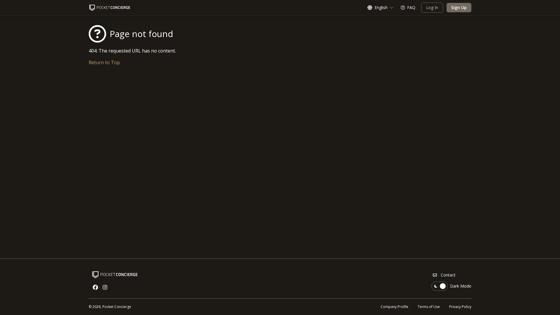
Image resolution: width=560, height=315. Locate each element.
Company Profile (394, 306)
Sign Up (459, 7)
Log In (432, 7)
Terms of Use (429, 306)
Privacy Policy (460, 306)
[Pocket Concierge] (110, 8)
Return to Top (104, 62)
